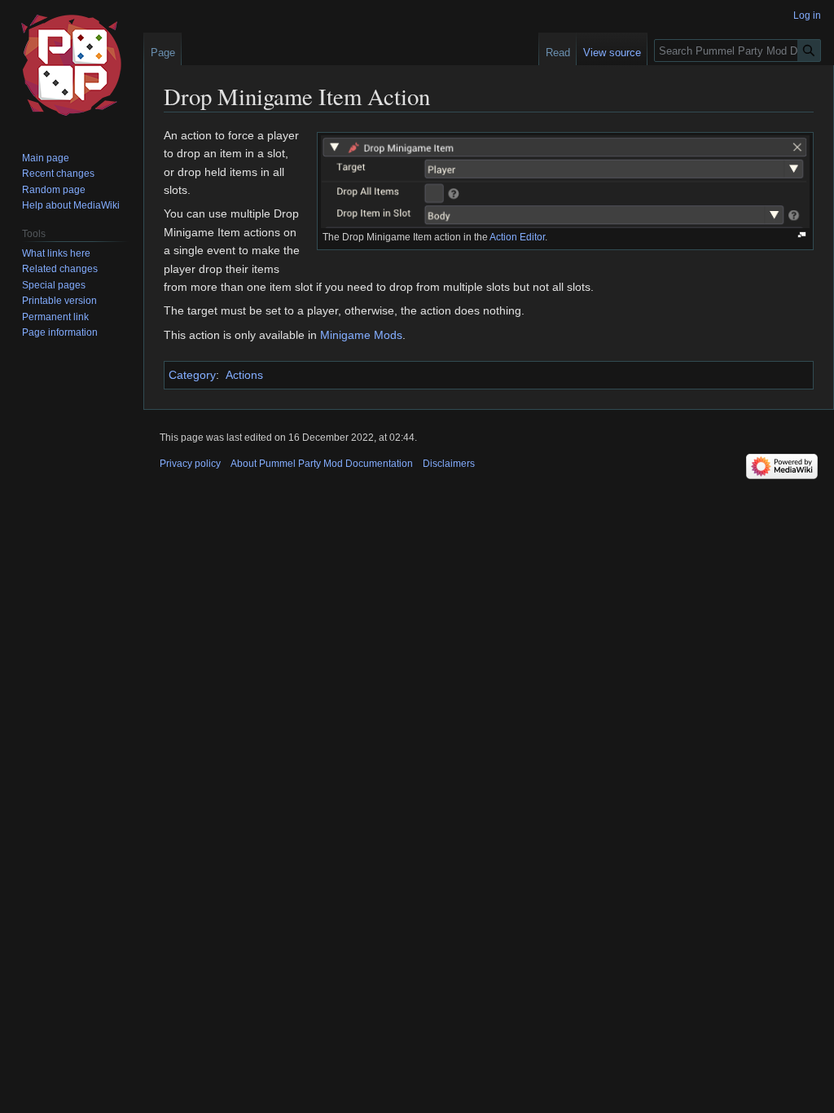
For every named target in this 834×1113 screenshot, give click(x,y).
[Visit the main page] (72, 65)
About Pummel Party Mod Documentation (321, 463)
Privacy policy (190, 463)
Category (192, 374)
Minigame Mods (361, 334)
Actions (244, 374)
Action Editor (517, 237)
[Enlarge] (802, 235)
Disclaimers (449, 463)
